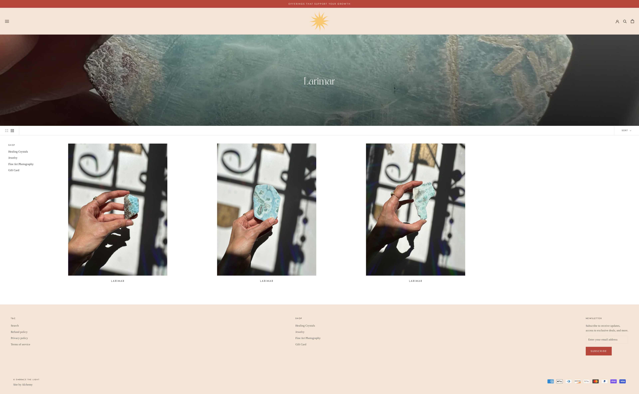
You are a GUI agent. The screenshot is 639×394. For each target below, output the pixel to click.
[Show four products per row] (12, 130)
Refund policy (19, 332)
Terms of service (20, 344)
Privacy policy (19, 338)
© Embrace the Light (26, 379)
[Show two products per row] (6, 130)
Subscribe (599, 351)
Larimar (117, 281)
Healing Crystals (18, 151)
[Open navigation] (7, 21)
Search (15, 325)
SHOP (11, 145)
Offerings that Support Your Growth (319, 3)
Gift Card (13, 170)
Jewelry (12, 157)
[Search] (625, 21)
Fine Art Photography (21, 164)
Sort (625, 130)
